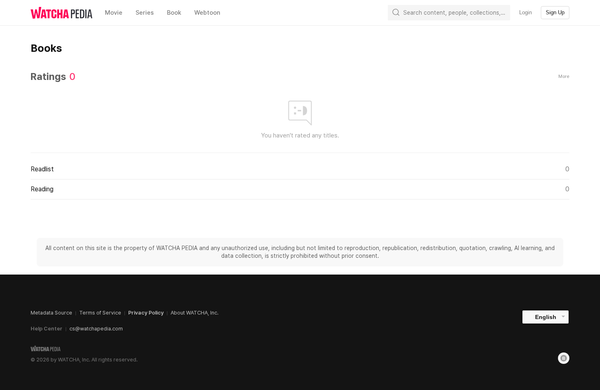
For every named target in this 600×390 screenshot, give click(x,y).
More (563, 76)
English (545, 317)
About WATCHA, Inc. (194, 313)
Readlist (300, 169)
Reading (300, 189)
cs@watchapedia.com (96, 329)
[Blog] (563, 358)
